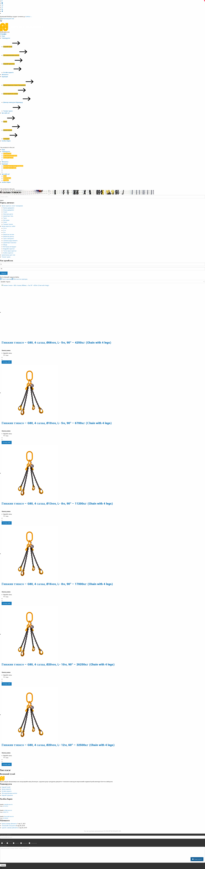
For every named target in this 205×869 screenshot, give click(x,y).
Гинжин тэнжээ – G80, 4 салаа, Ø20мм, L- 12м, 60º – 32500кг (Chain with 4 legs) (58, 745)
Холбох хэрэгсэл (8, 253)
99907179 (5, 812)
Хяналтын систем (8, 234)
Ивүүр (5, 245)
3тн (4, 232)
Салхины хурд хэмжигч (10, 241)
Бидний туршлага (9, 64)
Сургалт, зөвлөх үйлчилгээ (10, 828)
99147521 (5, 806)
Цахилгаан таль (8, 216)
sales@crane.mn (8, 804)
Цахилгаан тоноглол (9, 243)
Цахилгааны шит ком (8, 255)
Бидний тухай (7, 47)
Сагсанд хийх (6, 362)
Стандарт (6, 139)
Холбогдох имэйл (5, 834)
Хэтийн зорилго (8, 72)
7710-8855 (3, 34)
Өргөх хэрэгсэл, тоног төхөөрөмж (12, 206)
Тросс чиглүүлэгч (8, 238)
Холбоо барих (6, 141)
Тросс (5, 218)
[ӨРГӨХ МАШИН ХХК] (7, 18)
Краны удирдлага (8, 208)
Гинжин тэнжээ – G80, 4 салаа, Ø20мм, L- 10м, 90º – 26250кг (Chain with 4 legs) (58, 664)
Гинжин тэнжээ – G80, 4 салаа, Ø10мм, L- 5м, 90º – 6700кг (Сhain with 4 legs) (57, 423)
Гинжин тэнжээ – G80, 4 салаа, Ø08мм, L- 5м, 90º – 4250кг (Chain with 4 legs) (56, 343)
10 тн (4, 228)
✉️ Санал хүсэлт (197, 859)
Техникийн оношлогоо (9, 825)
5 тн (4, 230)
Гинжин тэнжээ (8, 224)
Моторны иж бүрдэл (9, 247)
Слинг (5, 222)
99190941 (5, 818)
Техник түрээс (8, 111)
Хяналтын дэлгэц (8, 236)
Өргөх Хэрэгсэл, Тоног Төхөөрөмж (14, 85)
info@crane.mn (8, 810)
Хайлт (2, 200)
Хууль (5, 121)
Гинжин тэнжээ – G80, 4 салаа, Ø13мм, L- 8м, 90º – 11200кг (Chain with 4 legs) (57, 503)
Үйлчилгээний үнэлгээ (7, 841)
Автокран (6, 220)
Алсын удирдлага (8, 210)
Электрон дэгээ (8, 214)
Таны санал (3, 845)
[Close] (1, 868)
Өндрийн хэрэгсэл (8, 249)
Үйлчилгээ (5, 74)
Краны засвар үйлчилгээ (9, 823)
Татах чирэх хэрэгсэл (9, 251)
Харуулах (3, 273)
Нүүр (3, 36)
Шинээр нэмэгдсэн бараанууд (13, 102)
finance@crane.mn (9, 816)
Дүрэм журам (7, 130)
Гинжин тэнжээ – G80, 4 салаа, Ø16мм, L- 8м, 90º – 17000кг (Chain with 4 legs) (57, 584)
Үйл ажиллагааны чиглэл (11, 55)
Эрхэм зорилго (6, 789)
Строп (5, 212)
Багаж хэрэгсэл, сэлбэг (10, 94)
